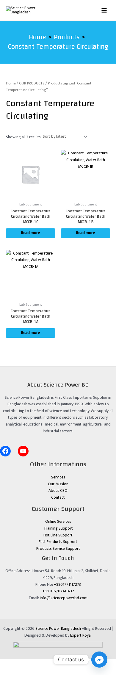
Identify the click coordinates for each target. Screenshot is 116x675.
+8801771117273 (67, 584)
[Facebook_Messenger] (99, 660)
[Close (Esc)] (53, 663)
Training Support (58, 528)
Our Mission (58, 484)
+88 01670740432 (58, 591)
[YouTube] (23, 451)
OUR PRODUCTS (32, 83)
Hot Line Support (58, 535)
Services (58, 477)
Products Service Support (58, 548)
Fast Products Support (58, 542)
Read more (30, 233)
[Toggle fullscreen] (22, 663)
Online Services (58, 521)
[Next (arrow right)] (22, 671)
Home (11, 83)
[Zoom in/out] (7, 663)
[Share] (37, 663)
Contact (58, 497)
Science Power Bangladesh (58, 628)
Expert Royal (81, 635)
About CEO (58, 490)
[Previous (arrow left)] (7, 671)
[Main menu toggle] (104, 10)
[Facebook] (5, 451)
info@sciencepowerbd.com (63, 598)
